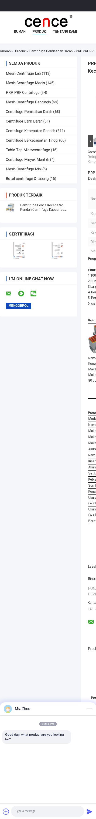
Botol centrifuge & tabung (27, 178)
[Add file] (6, 811)
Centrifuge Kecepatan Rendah (30, 131)
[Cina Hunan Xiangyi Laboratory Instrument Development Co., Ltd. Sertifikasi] (19, 250)
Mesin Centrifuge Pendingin (28, 102)
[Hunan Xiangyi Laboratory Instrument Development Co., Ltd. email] (11, 293)
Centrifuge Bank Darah (24, 121)
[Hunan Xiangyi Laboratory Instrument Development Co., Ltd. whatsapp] (24, 293)
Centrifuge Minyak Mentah (27, 159)
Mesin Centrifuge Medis (25, 83)
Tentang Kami (65, 31)
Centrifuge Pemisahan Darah (51, 51)
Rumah (20, 31)
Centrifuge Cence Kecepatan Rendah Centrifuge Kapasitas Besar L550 (42, 209)
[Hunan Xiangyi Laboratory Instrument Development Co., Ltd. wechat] (36, 293)
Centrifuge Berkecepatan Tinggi (32, 140)
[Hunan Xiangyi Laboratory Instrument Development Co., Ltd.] (48, 21)
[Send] (89, 811)
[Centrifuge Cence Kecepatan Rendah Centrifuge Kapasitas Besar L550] (10, 207)
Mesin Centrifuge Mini (23, 169)
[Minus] (89, 709)
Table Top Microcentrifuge (28, 150)
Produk (39, 31)
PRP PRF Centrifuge (23, 92)
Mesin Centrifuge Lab (23, 73)
